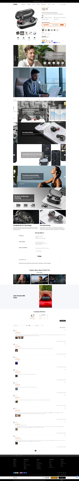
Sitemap (62, 466)
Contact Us (38, 467)
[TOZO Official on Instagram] (59, 473)
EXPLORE (53, 4)
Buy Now (62, 477)
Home (14, 455)
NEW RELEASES (23, 4)
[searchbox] (19, 325)
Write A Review (63, 320)
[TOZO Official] (15, 4)
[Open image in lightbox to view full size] (26, 19)
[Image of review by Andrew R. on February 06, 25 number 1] (16, 376)
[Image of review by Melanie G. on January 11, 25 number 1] (16, 429)
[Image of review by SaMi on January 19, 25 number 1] (16, 415)
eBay (50, 463)
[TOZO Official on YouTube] (65, 473)
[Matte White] (57, 30)
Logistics (25, 467)
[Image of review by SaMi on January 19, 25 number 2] (19, 415)
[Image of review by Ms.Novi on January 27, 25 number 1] (16, 389)
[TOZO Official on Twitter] (63, 473)
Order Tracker (39, 466)
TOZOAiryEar (25, 461)
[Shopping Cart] (65, 4)
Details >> (43, 1)
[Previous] (14, 111)
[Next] (65, 111)
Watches (14, 462)
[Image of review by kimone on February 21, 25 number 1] (16, 363)
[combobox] (31, 325)
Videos (25, 463)
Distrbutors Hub (51, 467)
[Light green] (46, 30)
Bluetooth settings (54, 229)
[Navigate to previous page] (33, 450)
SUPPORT (49, 4)
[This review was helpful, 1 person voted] (63, 354)
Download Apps (39, 468)
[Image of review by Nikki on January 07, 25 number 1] (16, 443)
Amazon (50, 461)
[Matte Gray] (54, 30)
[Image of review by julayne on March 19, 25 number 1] (16, 350)
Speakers (14, 463)
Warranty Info (39, 462)
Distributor (25, 468)
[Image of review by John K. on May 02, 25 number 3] (22, 337)
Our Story (62, 461)
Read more (37, 335)
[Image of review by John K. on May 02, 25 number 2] (19, 337)
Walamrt (50, 462)
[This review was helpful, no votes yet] (63, 433)
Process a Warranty (39, 463)
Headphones (17, 455)
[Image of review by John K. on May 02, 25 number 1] (16, 337)
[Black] (43, 30)
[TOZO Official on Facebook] (58, 473)
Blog (24, 462)
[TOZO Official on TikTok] (61, 473)
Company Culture (63, 463)
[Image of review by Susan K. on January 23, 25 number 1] (16, 401)
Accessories (15, 466)
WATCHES (33, 4)
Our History (62, 462)
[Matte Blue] (49, 30)
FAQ (37, 461)
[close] (65, 1)
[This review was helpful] (63, 341)
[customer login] (62, 4)
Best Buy (50, 466)
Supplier (25, 466)
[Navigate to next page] (45, 450)
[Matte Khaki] (51, 30)
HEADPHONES (29, 4)
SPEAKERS (38, 4)
